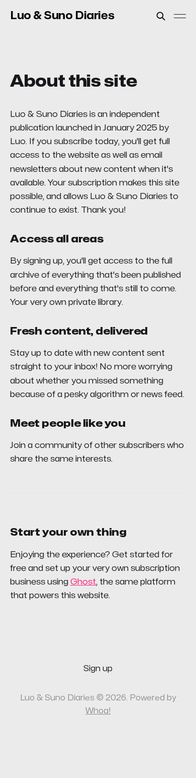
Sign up (98, 669)
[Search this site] (160, 16)
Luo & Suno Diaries (62, 15)
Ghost (83, 581)
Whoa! (98, 711)
